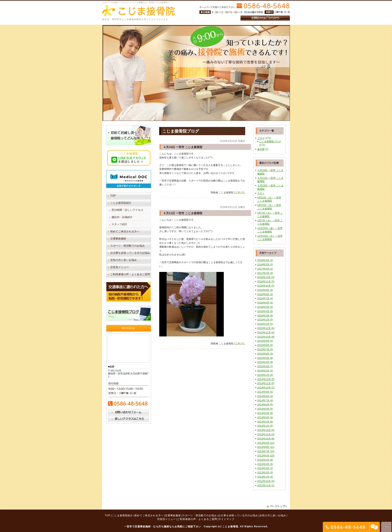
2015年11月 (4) (265, 332)
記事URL (240, 192)
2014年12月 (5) (265, 379)
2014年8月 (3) (265, 396)
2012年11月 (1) (265, 485)
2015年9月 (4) (265, 340)
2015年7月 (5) (265, 349)
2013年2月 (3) (265, 472)
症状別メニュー (119, 267)
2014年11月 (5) (265, 383)
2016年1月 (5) (265, 324)
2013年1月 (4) (265, 476)
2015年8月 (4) (265, 345)
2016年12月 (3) (265, 277)
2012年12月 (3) (265, 481)
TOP (113, 195)
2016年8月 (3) (265, 294)
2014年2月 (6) (265, 421)
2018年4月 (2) (265, 260)
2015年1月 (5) (265, 375)
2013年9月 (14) (265, 443)
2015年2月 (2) (265, 370)
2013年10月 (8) (265, 438)
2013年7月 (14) (265, 451)
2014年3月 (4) (265, 417)
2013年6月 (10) (265, 455)
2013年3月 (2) (265, 468)
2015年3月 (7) (265, 366)
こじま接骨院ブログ (270, 141)
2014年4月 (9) (265, 413)
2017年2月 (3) (265, 273)
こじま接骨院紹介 (120, 202)
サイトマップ (226, 519)
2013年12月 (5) (265, 430)
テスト (261, 193)
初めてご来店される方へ (124, 231)
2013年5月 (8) (265, 460)
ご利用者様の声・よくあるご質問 (130, 274)
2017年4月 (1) (265, 268)
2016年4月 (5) (265, 311)
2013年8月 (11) (265, 447)
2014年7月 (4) (265, 400)
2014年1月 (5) (265, 425)
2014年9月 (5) (265, 392)
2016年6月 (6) (265, 302)
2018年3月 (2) (265, 264)
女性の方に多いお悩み (123, 260)
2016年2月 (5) (265, 319)
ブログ (261, 138)
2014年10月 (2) (265, 387)
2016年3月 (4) (265, 315)
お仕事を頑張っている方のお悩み (130, 252)
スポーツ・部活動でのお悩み (127, 245)
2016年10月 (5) (265, 285)
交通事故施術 (118, 238)
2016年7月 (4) (265, 298)
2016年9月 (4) (265, 290)
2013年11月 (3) (265, 434)
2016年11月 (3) (265, 281)
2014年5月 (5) (265, 408)
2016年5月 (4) (265, 307)
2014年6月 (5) (265, 404)
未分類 (261, 149)
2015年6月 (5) (265, 353)
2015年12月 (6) (265, 328)
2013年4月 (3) (265, 464)
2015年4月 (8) (265, 362)
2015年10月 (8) (265, 336)
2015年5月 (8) (265, 358)
